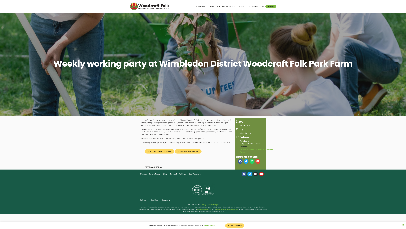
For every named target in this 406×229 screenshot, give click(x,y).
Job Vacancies (195, 174)
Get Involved (200, 6)
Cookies (154, 200)
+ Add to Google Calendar (159, 151)
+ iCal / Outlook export (188, 151)
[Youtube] (261, 174)
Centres (241, 6)
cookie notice (209, 225)
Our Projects (227, 6)
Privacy (143, 200)
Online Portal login (178, 174)
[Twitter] (249, 174)
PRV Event (149, 167)
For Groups (253, 6)
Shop (165, 174)
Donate (143, 174)
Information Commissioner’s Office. (227, 209)
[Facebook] (244, 174)
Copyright (166, 200)
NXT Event (158, 167)
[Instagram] (255, 174)
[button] (263, 6)
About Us (214, 6)
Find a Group (154, 174)
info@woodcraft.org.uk (210, 205)
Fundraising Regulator (204, 209)
